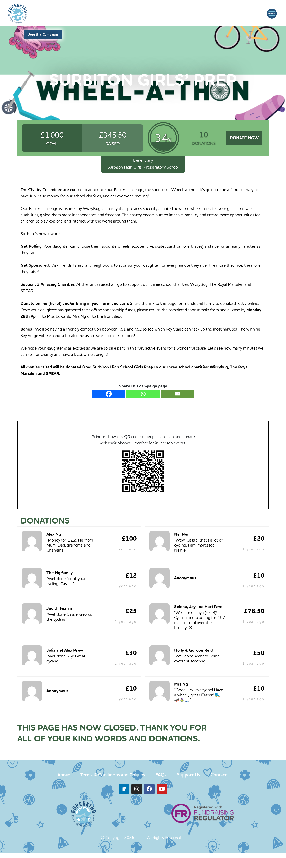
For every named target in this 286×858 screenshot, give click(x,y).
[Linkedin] (124, 789)
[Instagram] (136, 789)
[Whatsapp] (143, 394)
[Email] (177, 394)
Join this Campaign (43, 34)
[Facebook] (108, 394)
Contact (219, 775)
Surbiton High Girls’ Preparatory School (143, 167)
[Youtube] (162, 789)
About (64, 775)
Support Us (188, 775)
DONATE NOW (244, 138)
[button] (271, 13)
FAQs (160, 775)
